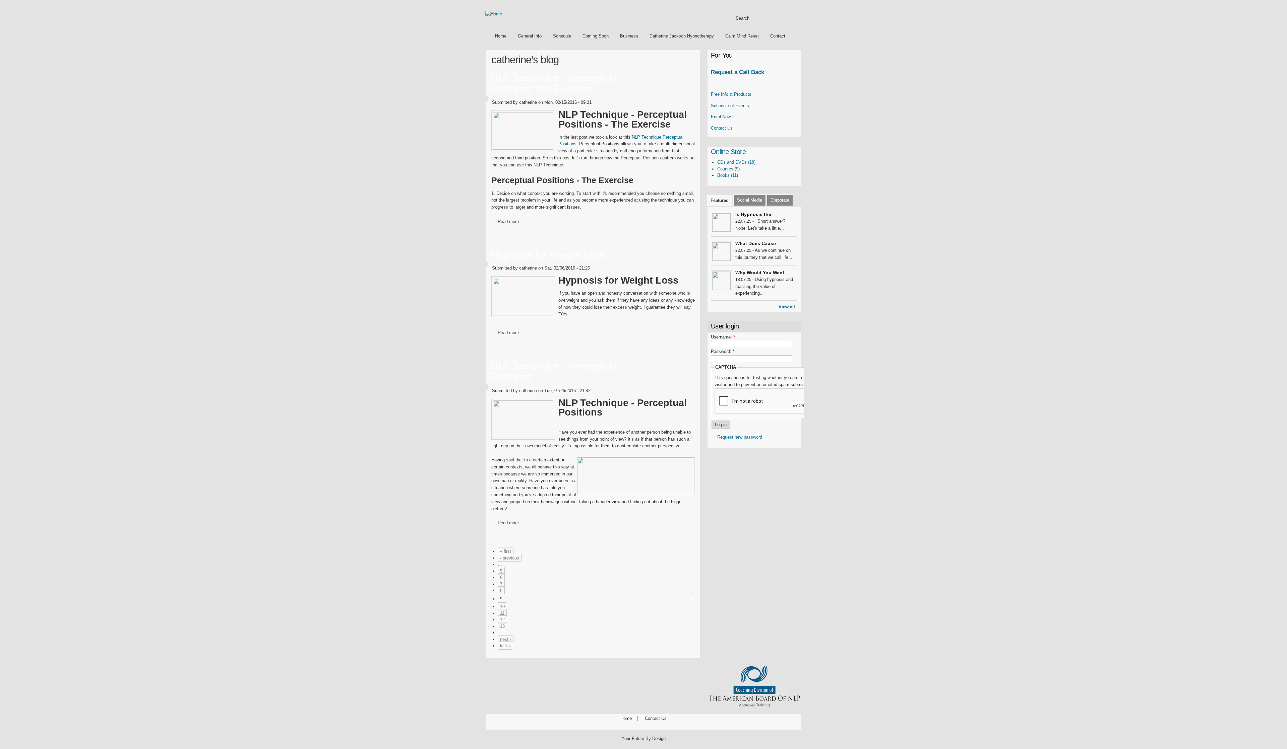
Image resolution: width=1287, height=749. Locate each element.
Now (721, 116)
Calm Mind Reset (742, 36)
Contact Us (722, 128)
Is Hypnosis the (753, 214)
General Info (530, 36)
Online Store (728, 151)
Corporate (780, 200)
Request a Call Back (737, 72)
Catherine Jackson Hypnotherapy (682, 36)
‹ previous (509, 557)
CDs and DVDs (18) (736, 162)
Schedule (562, 36)
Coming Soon (596, 36)
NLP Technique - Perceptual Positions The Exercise (553, 83)
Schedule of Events (730, 105)
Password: (722, 351)
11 (502, 613)
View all (787, 306)
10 (502, 606)
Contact (777, 36)
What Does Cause (755, 243)
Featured (720, 200)
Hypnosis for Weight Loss (548, 254)
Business (629, 36)
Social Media (749, 200)
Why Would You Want (759, 272)
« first (505, 551)
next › (505, 639)
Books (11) (727, 175)
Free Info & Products (731, 94)
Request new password (739, 437)
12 (502, 619)
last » (505, 645)
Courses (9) (728, 168)
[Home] (493, 13)
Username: (723, 337)
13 (502, 626)
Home (500, 36)
